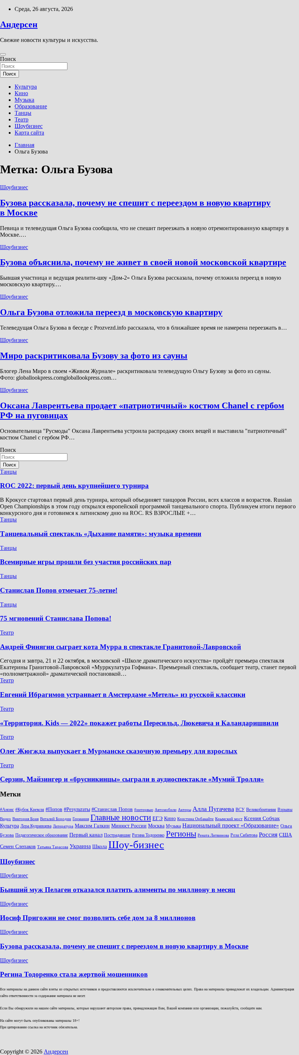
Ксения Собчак (262, 818)
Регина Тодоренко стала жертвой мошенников (74, 974)
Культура (26, 87)
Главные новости (120, 817)
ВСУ (240, 809)
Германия (81, 819)
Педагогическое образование (41, 835)
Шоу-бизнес (136, 844)
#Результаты (77, 809)
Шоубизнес (29, 126)
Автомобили (165, 810)
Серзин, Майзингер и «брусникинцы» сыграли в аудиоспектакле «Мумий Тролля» (132, 779)
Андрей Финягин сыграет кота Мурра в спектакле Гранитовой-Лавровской (120, 647)
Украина (80, 846)
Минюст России (129, 826)
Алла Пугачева (213, 808)
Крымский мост (228, 819)
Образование (31, 106)
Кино (21, 93)
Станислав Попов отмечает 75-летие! (58, 590)
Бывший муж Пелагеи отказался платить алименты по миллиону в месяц (117, 889)
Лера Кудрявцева (35, 826)
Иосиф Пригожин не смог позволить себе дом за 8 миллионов (97, 918)
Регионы (181, 833)
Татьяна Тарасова (52, 847)
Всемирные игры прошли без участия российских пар (85, 562)
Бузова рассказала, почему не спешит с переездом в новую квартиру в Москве (124, 946)
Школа (99, 846)
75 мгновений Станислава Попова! (55, 618)
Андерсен (19, 24)
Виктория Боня (25, 819)
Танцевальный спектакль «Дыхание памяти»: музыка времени (100, 534)
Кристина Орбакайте (195, 819)
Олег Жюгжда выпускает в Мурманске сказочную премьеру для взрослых (118, 751)
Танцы (23, 113)
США (285, 834)
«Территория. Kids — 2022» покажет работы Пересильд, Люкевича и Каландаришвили (139, 723)
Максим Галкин (92, 826)
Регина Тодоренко (148, 835)
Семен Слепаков (18, 846)
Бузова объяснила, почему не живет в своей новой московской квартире (143, 262)
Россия (268, 834)
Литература (63, 826)
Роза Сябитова (243, 835)
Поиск (8, 59)
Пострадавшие (117, 835)
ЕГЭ (157, 818)
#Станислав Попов (112, 809)
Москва (156, 826)
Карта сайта (29, 132)
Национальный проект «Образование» (230, 825)
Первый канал (85, 835)
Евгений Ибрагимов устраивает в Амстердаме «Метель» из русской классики (122, 694)
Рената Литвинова (213, 835)
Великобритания (261, 809)
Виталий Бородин (55, 819)
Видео (5, 819)
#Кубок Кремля (29, 809)
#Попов (54, 809)
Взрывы (284, 809)
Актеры (184, 810)
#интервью (143, 810)
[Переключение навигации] (3, 54)
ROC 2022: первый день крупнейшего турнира (74, 485)
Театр (21, 119)
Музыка (24, 100)
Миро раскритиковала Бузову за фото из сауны (93, 355)
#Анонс (7, 809)
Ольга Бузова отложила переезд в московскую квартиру (111, 312)
